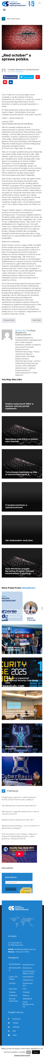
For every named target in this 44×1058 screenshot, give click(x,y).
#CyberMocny (28, 965)
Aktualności (13, 19)
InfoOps (12, 983)
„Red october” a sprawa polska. (16, 57)
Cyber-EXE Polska (13, 978)
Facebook (16, 1019)
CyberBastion (28, 977)
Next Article (36, 320)
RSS (14, 1031)
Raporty (26, 995)
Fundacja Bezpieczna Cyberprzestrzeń (23, 70)
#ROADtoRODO (15, 969)
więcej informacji (22, 1055)
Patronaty (13, 989)
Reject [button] (35, 1052)
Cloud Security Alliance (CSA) (28, 972)
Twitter (15, 1023)
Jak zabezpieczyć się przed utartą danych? (19, 806)
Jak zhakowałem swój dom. (19, 540)
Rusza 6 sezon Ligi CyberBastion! (14, 648)
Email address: (11, 877)
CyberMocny (28, 980)
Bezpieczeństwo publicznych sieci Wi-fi (18, 820)
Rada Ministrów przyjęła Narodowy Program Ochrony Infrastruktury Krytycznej (19, 571)
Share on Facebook (11, 77)
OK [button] (29, 1052)
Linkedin (16, 1027)
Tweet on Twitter (28, 77)
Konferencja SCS (28, 984)
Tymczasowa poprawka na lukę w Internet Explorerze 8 (21, 473)
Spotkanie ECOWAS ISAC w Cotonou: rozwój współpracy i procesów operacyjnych (20, 713)
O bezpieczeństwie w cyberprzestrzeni (16, 506)
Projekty (26, 992)
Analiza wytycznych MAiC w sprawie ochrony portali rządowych (19, 406)
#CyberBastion (15, 964)
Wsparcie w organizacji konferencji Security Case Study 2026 (21, 680)
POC (25, 989)
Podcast (12, 992)
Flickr (15, 1035)
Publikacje (13, 995)
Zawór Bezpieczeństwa (28, 1004)
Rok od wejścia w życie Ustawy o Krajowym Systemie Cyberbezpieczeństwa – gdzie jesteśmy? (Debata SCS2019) (19, 836)
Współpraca (27, 999)
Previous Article (9, 320)
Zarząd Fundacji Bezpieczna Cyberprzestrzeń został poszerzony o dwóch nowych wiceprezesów (20, 613)
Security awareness (13, 1000)
